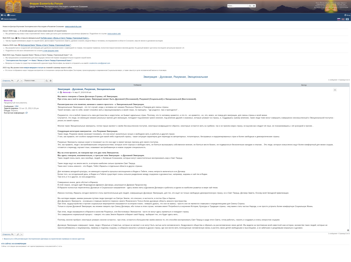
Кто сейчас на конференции (13, 243)
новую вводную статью (33, 68)
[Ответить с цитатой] (335, 89)
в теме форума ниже (51, 51)
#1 (59, 92)
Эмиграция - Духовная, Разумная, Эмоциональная (175, 76)
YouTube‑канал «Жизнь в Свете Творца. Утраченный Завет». (64, 38)
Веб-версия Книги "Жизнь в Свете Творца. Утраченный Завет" (46, 45)
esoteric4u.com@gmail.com (99, 63)
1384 (16, 106)
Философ (8, 101)
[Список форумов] (16, 6)
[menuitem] (3, 15)
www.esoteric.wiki (114, 34)
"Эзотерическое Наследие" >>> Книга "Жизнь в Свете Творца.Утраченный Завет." (38, 60)
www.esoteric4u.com (73, 27)
